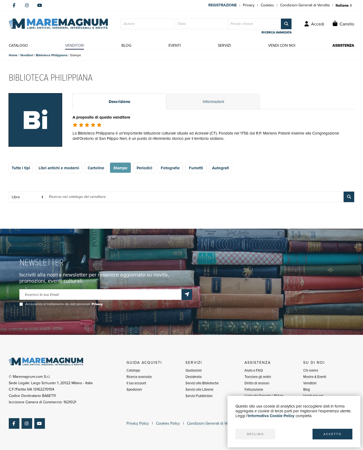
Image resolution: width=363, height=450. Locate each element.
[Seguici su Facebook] (14, 5)
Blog (306, 389)
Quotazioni (193, 370)
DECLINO (255, 434)
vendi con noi (281, 45)
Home (13, 55)
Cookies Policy (168, 423)
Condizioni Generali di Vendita (305, 5)
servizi (224, 45)
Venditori (26, 55)
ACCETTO (332, 434)
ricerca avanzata (276, 32)
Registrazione (222, 5)
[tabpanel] (213, 134)
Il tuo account (136, 383)
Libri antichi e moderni (59, 168)
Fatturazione (253, 389)
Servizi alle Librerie (199, 389)
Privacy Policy (137, 423)
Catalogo (133, 370)
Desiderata (193, 376)
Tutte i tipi (21, 168)
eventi (174, 45)
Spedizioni (134, 389)
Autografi (220, 168)
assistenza (343, 45)
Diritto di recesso (256, 383)
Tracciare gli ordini (257, 376)
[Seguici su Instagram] (27, 5)
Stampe (120, 168)
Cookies (267, 5)
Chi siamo (310, 370)
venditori (74, 45)
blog (126, 45)
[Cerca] (286, 24)
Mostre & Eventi (314, 376)
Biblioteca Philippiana (51, 55)
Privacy (249, 5)
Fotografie (170, 168)
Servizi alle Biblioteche (202, 383)
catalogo (18, 45)
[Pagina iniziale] (58, 24)
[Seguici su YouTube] (39, 5)
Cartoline (96, 168)
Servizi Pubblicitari (199, 395)
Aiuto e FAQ (253, 370)
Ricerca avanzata (139, 376)
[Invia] (187, 294)
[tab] (119, 101)
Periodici (144, 168)
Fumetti (196, 168)
